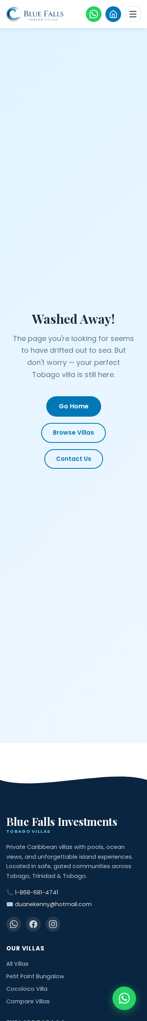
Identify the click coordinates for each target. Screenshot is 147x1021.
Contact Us (73, 459)
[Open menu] (133, 14)
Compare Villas (28, 1001)
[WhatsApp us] (94, 14)
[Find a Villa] (113, 14)
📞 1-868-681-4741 (32, 892)
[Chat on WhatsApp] (124, 998)
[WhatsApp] (13, 924)
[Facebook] (33, 924)
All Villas (17, 964)
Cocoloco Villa (26, 989)
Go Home (74, 406)
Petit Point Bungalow (35, 976)
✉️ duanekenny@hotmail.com (49, 904)
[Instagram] (52, 924)
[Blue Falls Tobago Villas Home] (35, 14)
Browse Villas (73, 432)
